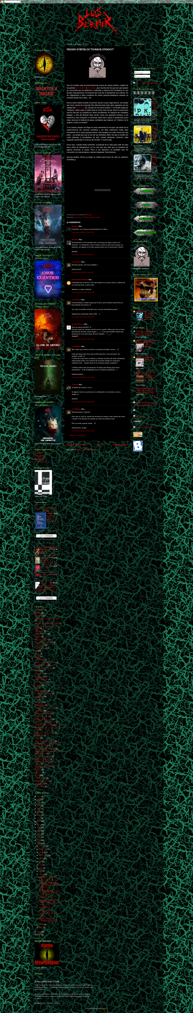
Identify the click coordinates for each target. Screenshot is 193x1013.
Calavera (75, 384)
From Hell (43, 575)
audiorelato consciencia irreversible (47, 619)
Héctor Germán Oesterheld (49, 553)
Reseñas (38, 769)
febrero (42, 924)
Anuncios (77, 217)
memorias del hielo (41, 716)
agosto (41, 858)
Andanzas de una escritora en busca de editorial (146, 341)
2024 (39, 802)
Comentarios (141, 76)
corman (37, 656)
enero (41, 927)
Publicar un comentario (77, 435)
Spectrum (38, 772)
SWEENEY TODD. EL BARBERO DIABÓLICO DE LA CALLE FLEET (50, 892)
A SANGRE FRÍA (44, 910)
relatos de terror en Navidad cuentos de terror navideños (48, 745)
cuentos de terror (41, 665)
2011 (39, 843)
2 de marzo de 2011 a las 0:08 (82, 272)
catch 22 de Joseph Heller (44, 642)
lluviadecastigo (40, 705)
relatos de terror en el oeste (44, 741)
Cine (36, 651)
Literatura (38, 702)
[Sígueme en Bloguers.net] (137, 451)
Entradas (139, 72)
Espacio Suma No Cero (144, 357)
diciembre (42, 846)
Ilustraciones (39, 696)
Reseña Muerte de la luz (43, 767)
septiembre (43, 855)
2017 (39, 824)
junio (41, 865)
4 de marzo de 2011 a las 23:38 (83, 402)
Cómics (37, 654)
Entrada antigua (120, 444)
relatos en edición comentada (45, 748)
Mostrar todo (154, 397)
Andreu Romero (78, 324)
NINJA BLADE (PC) (45, 907)
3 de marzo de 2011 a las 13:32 (83, 317)
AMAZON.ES (39, 453)
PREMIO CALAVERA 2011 (48, 880)
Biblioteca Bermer (41, 634)
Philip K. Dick (39, 735)
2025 (39, 799)
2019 (39, 818)
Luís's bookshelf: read (46, 546)
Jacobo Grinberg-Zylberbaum (49, 562)
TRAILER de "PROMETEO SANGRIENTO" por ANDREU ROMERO (50, 885)
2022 (39, 809)
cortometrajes (39, 659)
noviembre (43, 849)
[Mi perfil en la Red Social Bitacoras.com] (139, 416)
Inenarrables (81, 88)
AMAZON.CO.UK (41, 461)
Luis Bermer (85, 217)
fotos (36, 688)
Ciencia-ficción (40, 648)
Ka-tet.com (80, 108)
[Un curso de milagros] (40, 528)
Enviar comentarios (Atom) (86, 449)
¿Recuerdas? (39, 610)
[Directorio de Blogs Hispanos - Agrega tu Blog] (145, 405)
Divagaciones (39, 674)
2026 (39, 796)
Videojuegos (39, 784)
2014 (39, 834)
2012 (39, 840)
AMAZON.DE (39, 456)
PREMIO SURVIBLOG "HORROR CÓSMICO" (47, 919)
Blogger (104, 1008)
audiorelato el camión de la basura (47, 623)
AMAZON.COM (40, 459)
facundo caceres (40, 682)
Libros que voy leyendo (145, 331)
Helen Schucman (52, 520)
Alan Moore (44, 576)
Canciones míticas (41, 639)
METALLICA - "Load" (46, 897)
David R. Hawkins (41, 591)
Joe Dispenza (45, 570)
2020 (39, 815)
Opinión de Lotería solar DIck (45, 722)
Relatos (37, 738)
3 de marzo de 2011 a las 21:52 (83, 339)
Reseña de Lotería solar (43, 756)
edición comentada (41, 679)
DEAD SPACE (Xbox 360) (48, 877)
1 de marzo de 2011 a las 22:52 (83, 232)
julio (40, 862)
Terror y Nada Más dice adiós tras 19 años (149, 378)
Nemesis (75, 226)
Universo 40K (141, 311)
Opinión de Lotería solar (43, 719)
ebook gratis (39, 676)
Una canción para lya (42, 781)
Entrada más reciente (77, 444)
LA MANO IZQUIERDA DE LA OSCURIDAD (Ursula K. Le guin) (49, 902)
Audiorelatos (39, 631)
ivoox (36, 699)
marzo (41, 874)
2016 (39, 827)
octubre (42, 852)
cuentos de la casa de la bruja (45, 662)
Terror (37, 775)
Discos (37, 671)
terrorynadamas (40, 778)
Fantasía (38, 685)
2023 (39, 806)
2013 (39, 837)
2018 (39, 821)
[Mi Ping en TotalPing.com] (137, 422)
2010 (39, 932)
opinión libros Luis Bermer (44, 725)
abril (40, 871)
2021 (39, 812)
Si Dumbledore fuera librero (146, 389)
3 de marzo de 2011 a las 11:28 (83, 292)
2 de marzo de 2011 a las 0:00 (82, 254)
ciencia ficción (39, 645)
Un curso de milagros (50, 516)
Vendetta (75, 239)
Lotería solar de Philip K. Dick (45, 708)
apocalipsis (38, 616)
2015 (39, 831)
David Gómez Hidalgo (80, 279)
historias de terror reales (43, 693)
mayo (41, 868)
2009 (39, 935)
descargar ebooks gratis (43, 668)
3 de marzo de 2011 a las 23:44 (83, 377)
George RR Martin (41, 691)
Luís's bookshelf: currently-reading (47, 509)
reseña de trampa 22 (42, 759)
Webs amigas (95, 217)
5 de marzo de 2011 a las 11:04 (83, 431)
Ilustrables (92, 88)
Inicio (100, 444)
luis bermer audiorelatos (43, 713)
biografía (38, 637)
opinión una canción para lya (45, 732)
